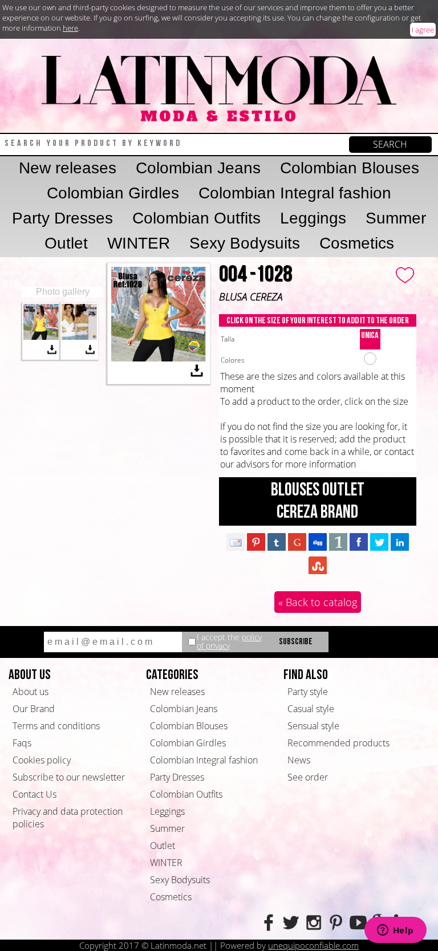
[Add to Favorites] (405, 273)
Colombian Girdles (113, 193)
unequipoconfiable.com (313, 945)
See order (307, 777)
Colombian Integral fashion (294, 193)
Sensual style (313, 726)
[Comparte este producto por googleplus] (297, 542)
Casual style (310, 708)
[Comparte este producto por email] (235, 542)
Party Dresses (62, 218)
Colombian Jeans (198, 168)
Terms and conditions (56, 726)
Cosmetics (356, 243)
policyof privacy (229, 642)
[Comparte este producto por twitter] (379, 542)
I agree (423, 30)
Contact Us (34, 794)
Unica (370, 335)
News (298, 760)
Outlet (66, 243)
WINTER (138, 243)
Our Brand (34, 708)
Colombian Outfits (196, 218)
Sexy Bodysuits (244, 243)
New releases (67, 168)
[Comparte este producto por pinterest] (256, 542)
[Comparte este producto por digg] (318, 542)
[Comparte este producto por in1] (338, 542)
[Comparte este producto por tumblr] (276, 542)
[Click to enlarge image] (41, 336)
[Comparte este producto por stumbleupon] (318, 565)
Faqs (22, 743)
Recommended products (338, 743)
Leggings (313, 218)
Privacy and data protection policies (68, 817)
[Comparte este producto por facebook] (359, 542)
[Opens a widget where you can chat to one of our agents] (395, 931)
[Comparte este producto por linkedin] (400, 542)
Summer (396, 218)
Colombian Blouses (349, 168)
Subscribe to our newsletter (69, 777)
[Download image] (52, 351)
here (70, 28)
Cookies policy (42, 760)
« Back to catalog (317, 602)
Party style (307, 691)
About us (30, 691)
